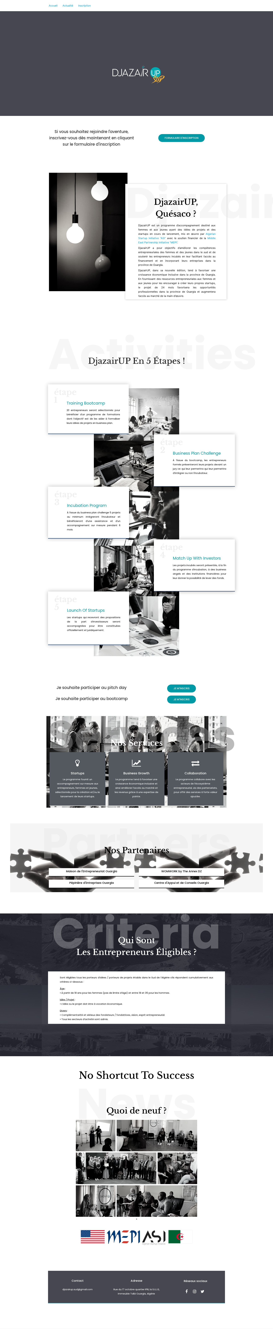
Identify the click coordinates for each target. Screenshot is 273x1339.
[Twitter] (202, 1291)
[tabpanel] (136, 1168)
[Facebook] (187, 1291)
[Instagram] (194, 1291)
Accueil (53, 5)
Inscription (84, 5)
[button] (181, 138)
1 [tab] (136, 1219)
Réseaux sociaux (195, 1281)
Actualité (68, 5)
